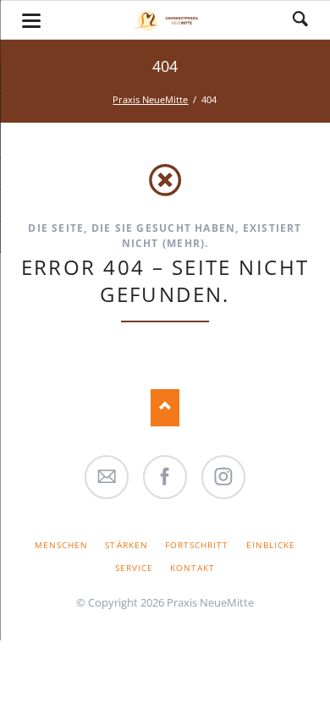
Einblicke (270, 545)
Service (134, 568)
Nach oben (165, 407)
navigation (31, 20)
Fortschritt (196, 545)
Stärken (126, 545)
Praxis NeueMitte (150, 99)
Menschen (61, 545)
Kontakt (192, 568)
